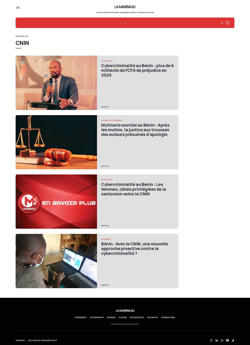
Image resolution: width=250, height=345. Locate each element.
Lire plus (105, 107)
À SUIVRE (123, 317)
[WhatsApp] (222, 340)
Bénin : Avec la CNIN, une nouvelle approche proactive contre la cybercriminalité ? (134, 248)
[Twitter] (211, 340)
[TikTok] (233, 340)
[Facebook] (227, 340)
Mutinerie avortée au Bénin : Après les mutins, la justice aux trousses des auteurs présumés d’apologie (135, 129)
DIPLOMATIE (152, 317)
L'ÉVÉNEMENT (118, 120)
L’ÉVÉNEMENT (81, 317)
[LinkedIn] (217, 340)
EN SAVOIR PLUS (107, 61)
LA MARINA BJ (125, 6)
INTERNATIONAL (168, 317)
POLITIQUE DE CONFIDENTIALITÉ (42, 340)
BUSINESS (111, 317)
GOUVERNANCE (97, 317)
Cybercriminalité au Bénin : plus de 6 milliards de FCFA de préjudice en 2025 (137, 70)
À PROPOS (20, 340)
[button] (18, 7)
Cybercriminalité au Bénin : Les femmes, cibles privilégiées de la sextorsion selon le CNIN (133, 189)
